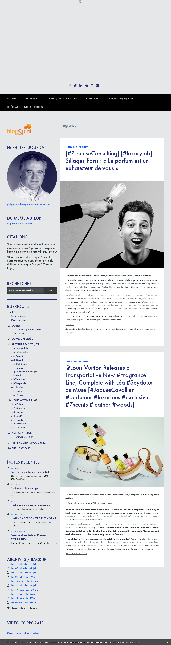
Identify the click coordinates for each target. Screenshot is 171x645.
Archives (31, 98)
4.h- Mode (16, 375)
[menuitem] (16, 98)
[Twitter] (75, 84)
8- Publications (19, 448)
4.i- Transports (18, 379)
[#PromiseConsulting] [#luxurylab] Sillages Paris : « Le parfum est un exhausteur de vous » (108, 160)
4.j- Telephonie (18, 383)
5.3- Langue (17, 412)
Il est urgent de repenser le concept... (30, 505)
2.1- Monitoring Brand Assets (26, 329)
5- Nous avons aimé (22, 400)
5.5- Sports (17, 419)
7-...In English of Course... (27, 442)
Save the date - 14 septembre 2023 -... (31, 472)
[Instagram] (92, 84)
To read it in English (120, 98)
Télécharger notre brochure (26, 107)
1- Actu (13, 312)
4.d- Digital (17, 360)
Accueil (12, 98)
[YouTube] (86, 84)
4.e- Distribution (19, 364)
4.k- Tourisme (18, 387)
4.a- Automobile (19, 348)
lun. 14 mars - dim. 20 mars (25, 589)
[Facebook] (70, 84)
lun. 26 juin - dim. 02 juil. (23, 572)
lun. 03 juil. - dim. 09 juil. (23, 568)
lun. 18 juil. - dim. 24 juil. (23, 585)
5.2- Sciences (18, 408)
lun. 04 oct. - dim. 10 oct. (24, 602)
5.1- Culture (17, 404)
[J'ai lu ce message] (167, 642)
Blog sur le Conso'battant (19, 223)
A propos (92, 98)
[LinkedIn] (80, 84)
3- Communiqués (20, 339)
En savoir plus (133, 642)
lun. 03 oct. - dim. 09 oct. (24, 577)
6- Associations (20, 433)
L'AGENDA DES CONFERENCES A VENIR (34, 518)
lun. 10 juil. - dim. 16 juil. (23, 564)
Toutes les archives (24, 608)
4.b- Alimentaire (19, 352)
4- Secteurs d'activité (23, 344)
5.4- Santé (16, 416)
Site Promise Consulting (61, 98)
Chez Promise (18, 316)
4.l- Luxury (16, 391)
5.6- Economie (18, 423)
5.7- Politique (18, 427)
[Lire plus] (69, 324)
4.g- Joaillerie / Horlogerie (25, 371)
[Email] (97, 84)
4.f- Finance (17, 367)
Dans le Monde (18, 319)
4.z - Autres (17, 394)
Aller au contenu (11, 6)
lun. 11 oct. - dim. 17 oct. (24, 598)
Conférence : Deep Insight (25, 488)
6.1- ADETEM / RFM (22, 436)
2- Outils (14, 325)
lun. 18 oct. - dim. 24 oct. (24, 594)
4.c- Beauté (17, 356)
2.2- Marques (18, 333)
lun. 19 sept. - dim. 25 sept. (25, 581)
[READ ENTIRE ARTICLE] (76, 553)
